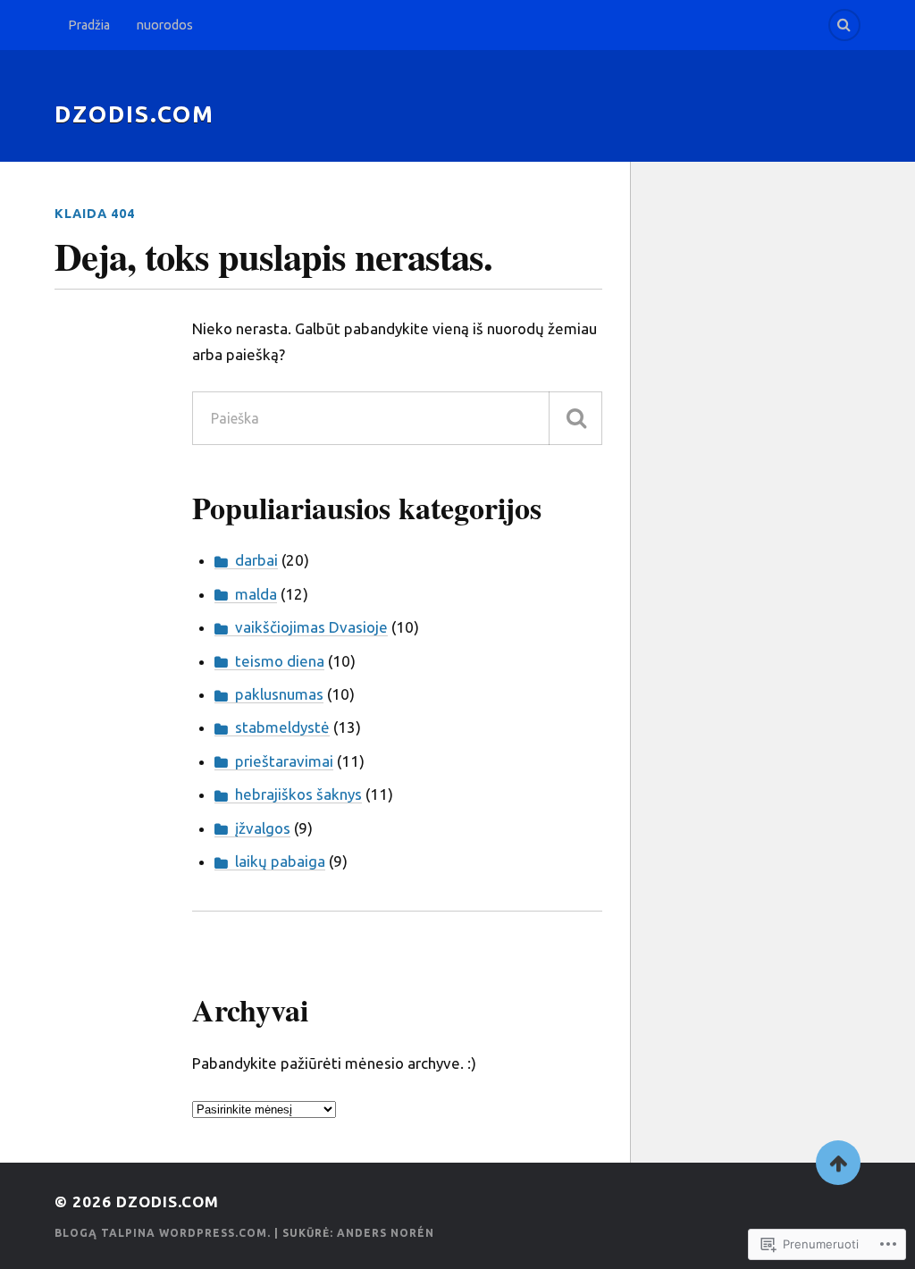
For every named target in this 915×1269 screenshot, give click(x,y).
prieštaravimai (284, 760)
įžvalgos (262, 827)
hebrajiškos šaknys (298, 794)
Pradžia (89, 25)
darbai (256, 559)
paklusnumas (279, 693)
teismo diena (279, 660)
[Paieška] (575, 418)
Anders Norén (385, 1233)
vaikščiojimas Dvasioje (311, 626)
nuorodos (165, 25)
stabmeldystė (282, 727)
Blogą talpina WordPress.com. (163, 1233)
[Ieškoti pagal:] (397, 418)
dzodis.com (134, 114)
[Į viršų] (838, 1162)
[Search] (844, 25)
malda (256, 593)
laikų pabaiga (280, 861)
